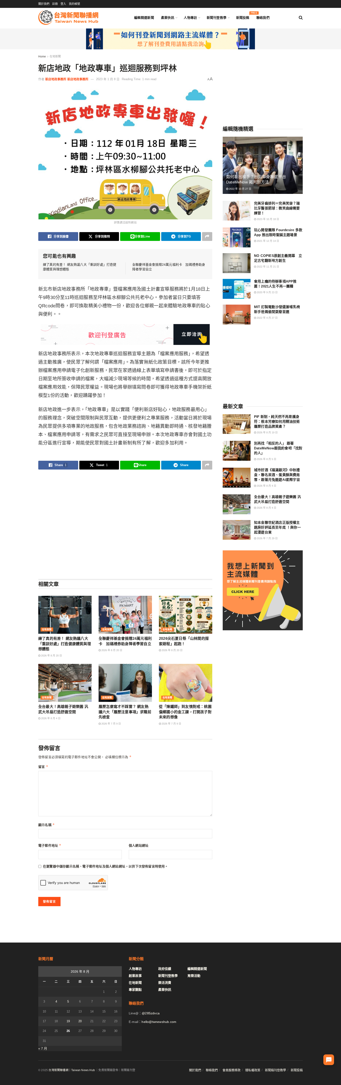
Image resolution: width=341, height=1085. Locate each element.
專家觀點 (135, 989)
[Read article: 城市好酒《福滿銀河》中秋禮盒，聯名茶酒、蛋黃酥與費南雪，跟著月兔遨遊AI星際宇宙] (237, 478)
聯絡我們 (263, 17)
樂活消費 (164, 982)
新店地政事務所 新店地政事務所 (66, 79)
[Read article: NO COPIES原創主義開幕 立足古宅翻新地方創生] (237, 263)
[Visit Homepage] (68, 17)
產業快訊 (167, 17)
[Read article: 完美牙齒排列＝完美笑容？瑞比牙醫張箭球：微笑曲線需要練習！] (237, 211)
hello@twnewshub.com (159, 1022)
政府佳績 (164, 969)
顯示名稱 (46, 825)
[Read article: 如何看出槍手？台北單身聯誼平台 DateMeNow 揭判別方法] (263, 165)
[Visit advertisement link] (170, 38)
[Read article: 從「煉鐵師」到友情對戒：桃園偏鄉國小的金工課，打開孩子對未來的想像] (185, 683)
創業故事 (135, 976)
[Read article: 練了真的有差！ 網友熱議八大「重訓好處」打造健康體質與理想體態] (65, 615)
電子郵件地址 (49, 845)
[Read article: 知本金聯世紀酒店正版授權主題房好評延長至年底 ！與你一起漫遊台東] (237, 530)
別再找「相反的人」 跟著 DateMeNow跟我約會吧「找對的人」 (278, 448)
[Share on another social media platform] (207, 236)
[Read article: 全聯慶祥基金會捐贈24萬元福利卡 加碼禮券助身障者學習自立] (125, 615)
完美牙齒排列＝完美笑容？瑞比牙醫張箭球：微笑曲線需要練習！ (277, 208)
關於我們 (43, 4)
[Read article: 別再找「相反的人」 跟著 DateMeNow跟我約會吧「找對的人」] (237, 451)
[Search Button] (301, 17)
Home (42, 56)
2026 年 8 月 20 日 (51, 655)
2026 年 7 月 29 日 (267, 538)
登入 (63, 4)
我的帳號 (74, 4)
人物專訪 (190, 17)
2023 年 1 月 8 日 (107, 79)
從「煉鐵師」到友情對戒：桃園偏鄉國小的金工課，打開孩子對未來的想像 (185, 712)
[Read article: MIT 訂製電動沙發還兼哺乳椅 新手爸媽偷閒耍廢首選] (237, 315)
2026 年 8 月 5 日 (266, 459)
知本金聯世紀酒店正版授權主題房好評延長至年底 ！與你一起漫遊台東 (277, 527)
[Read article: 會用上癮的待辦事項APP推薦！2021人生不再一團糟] (237, 289)
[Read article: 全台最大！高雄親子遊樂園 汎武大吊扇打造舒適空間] (65, 683)
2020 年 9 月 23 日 (267, 292)
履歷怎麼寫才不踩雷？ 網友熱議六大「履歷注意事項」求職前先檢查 (125, 712)
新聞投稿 (242, 16)
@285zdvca (151, 1013)
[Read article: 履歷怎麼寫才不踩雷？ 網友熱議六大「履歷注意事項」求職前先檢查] (125, 683)
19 (68, 1021)
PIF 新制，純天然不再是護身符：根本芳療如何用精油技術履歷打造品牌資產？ (277, 421)
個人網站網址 (138, 845)
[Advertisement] (125, 524)
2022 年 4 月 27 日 (267, 318)
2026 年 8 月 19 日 (267, 432)
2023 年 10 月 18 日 (267, 219)
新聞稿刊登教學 (275, 1070)
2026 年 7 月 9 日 (111, 723)
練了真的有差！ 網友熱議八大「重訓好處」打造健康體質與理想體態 (64, 644)
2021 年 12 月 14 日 (267, 241)
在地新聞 (55, 56)
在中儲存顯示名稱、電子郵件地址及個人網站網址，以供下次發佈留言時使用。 (105, 866)
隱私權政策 (252, 1070)
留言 (43, 766)
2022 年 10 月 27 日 (239, 189)
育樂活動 (193, 976)
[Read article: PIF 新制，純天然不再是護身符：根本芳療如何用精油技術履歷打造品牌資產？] (237, 424)
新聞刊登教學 (217, 17)
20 (80, 1021)
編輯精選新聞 (144, 17)
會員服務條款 (231, 1070)
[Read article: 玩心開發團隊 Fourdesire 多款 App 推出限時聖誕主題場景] (237, 237)
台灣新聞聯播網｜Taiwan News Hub (71, 1070)
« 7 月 (42, 1048)
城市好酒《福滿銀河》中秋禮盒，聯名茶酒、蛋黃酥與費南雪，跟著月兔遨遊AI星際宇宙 (277, 475)
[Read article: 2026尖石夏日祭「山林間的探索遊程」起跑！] (185, 615)
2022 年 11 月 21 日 (267, 266)
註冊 (55, 4)
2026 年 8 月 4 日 (50, 718)
